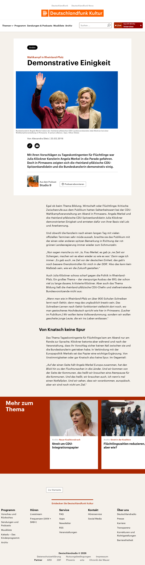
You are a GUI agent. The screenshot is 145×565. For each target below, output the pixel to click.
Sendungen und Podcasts (9, 524)
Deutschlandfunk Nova (82, 5)
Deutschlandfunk (60, 5)
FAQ (61, 514)
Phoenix (70, 559)
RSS (61, 527)
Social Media (95, 518)
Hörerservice (95, 514)
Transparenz (123, 527)
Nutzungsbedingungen (78, 556)
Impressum (102, 556)
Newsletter (65, 523)
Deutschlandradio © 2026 (72, 553)
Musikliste (58, 25)
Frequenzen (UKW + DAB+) (40, 520)
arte (82, 559)
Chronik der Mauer (99, 559)
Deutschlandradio (126, 514)
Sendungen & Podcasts (39, 25)
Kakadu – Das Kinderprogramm (10, 536)
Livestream (36, 514)
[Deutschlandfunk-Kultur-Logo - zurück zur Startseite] (72, 13)
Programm (20, 25)
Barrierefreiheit (125, 540)
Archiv (68, 25)
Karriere (121, 523)
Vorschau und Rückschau (8, 516)
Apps (62, 518)
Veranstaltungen (68, 532)
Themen (6, 25)
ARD (49, 559)
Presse (120, 518)
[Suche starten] (108, 25)
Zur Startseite (54, 490)
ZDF (59, 559)
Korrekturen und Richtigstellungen (126, 534)
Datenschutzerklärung (49, 556)
